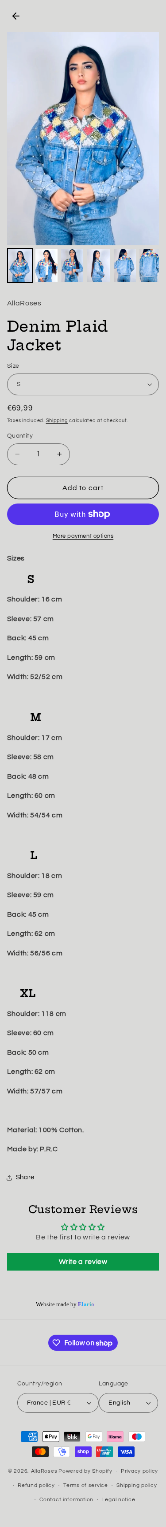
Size (13, 366)
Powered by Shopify (85, 1471)
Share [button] (25, 1177)
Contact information (66, 1499)
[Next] (146, 138)
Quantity (20, 436)
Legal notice (118, 1499)
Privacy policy (139, 1471)
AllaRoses (44, 1471)
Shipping (57, 420)
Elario (86, 1305)
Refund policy (36, 1485)
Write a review (83, 1261)
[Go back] (16, 16)
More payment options (83, 536)
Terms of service (85, 1485)
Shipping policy (136, 1485)
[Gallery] (83, 159)
